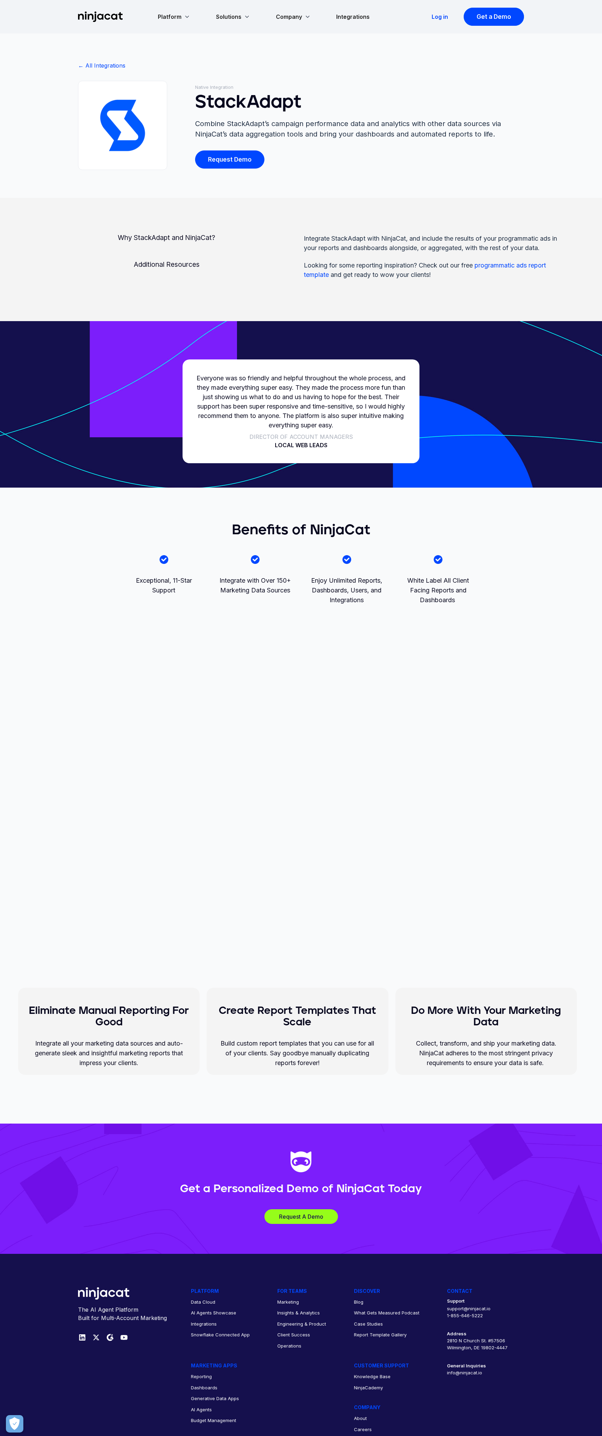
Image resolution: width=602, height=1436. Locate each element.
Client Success (293, 1334)
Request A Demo (301, 1216)
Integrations (353, 16)
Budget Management (213, 1420)
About (360, 1418)
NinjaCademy (368, 1387)
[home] (100, 16)
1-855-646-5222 (465, 1315)
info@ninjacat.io (464, 1372)
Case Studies (368, 1324)
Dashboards (204, 1387)
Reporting (201, 1376)
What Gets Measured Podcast (386, 1312)
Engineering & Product (301, 1324)
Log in (440, 16)
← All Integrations (101, 65)
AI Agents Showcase (213, 1312)
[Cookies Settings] (14, 1424)
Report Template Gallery (380, 1334)
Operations (289, 1346)
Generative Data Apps (215, 1398)
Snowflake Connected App (220, 1334)
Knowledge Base (372, 1376)
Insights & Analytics (298, 1312)
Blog (358, 1302)
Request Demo (230, 159)
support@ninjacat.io (469, 1308)
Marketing (288, 1302)
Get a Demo (494, 16)
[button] (173, 16)
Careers (363, 1429)
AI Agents (201, 1409)
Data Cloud (203, 1302)
